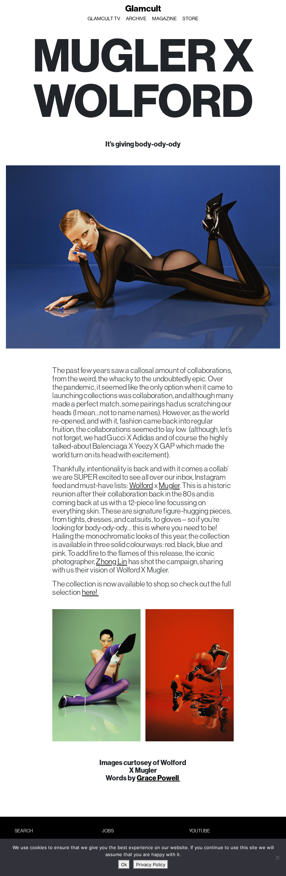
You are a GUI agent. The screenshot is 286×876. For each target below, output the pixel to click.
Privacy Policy (150, 864)
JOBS (108, 831)
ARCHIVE (136, 18)
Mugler (169, 485)
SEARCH (24, 831)
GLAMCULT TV (104, 18)
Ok (124, 864)
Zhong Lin (111, 561)
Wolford (141, 485)
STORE (190, 18)
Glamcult (143, 8)
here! (90, 592)
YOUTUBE (199, 831)
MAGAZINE (164, 18)
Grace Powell (158, 777)
